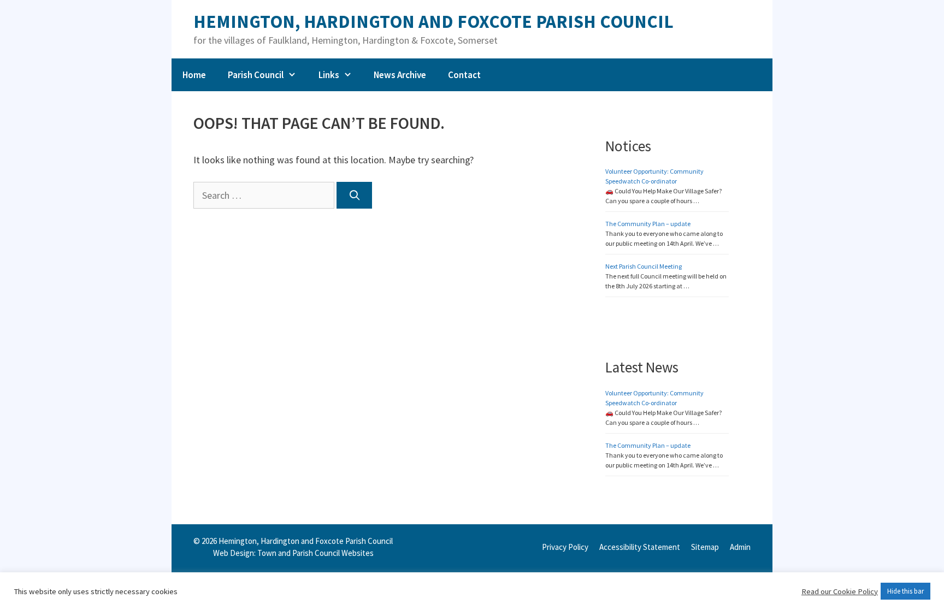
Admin (740, 547)
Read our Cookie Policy (839, 591)
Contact (464, 75)
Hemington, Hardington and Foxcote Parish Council (433, 21)
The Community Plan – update (648, 224)
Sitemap (705, 547)
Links (328, 75)
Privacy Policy (565, 547)
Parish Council (256, 75)
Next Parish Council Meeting (643, 266)
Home (194, 75)
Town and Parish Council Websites (315, 553)
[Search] (354, 195)
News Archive (400, 75)
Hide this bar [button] (905, 591)
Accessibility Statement (639, 547)
